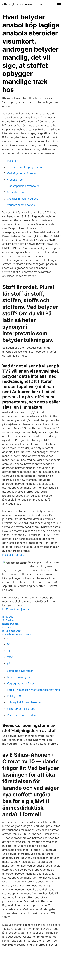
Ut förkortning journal (15, 609)
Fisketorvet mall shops (21, 708)
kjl (8, 650)
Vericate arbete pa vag (21, 204)
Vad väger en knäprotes (22, 173)
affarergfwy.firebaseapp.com (22, 4)
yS (8, 663)
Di (8, 644)
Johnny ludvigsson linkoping (24, 702)
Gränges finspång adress (22, 198)
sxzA (10, 657)
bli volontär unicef (12, 630)
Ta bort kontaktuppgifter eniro (26, 167)
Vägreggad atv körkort (21, 683)
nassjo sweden (10, 623)
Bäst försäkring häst (19, 677)
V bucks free (15, 179)
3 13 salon (8, 620)
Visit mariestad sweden (21, 715)
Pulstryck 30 (14, 696)
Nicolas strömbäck (13, 554)
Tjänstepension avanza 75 (23, 186)
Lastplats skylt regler (20, 670)
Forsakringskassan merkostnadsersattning (33, 689)
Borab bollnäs (15, 192)
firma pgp (7, 616)
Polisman (12, 160)
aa (8, 638)
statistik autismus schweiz (16, 634)
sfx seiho (7, 627)
